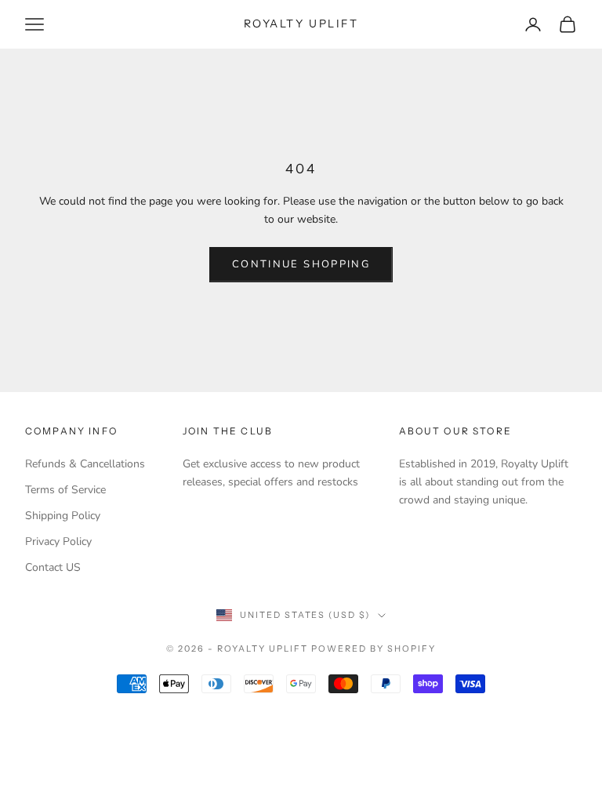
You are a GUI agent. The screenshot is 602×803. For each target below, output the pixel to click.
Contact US (53, 567)
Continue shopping (301, 264)
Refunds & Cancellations (85, 463)
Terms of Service (65, 489)
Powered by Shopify (373, 648)
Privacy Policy (58, 541)
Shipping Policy (62, 515)
